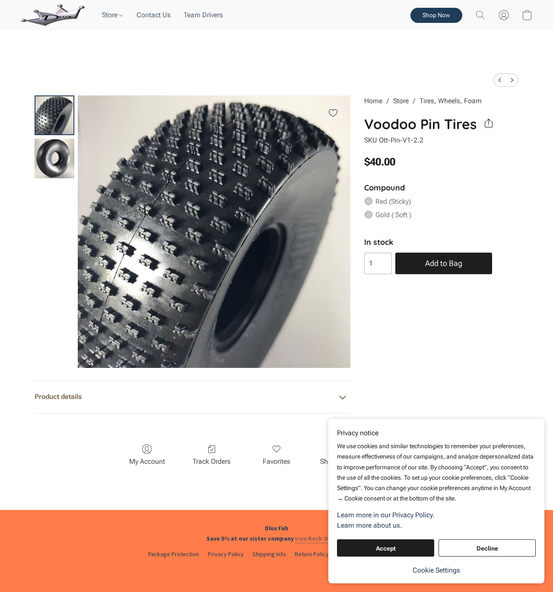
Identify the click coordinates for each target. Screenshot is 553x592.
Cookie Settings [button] (436, 570)
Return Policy (312, 554)
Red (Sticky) (393, 201)
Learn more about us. (369, 525)
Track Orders (212, 461)
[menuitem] (500, 80)
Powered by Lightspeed (276, 568)
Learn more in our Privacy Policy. (386, 515)
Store (110, 15)
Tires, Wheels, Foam (451, 101)
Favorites (276, 461)
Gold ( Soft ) (393, 215)
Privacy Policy (226, 554)
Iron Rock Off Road (321, 538)
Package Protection (173, 554)
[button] (53, 15)
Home (373, 101)
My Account (147, 461)
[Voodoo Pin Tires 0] (54, 115)
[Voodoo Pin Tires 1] (54, 158)
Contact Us (154, 15)
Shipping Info (269, 554)
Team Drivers (203, 15)
